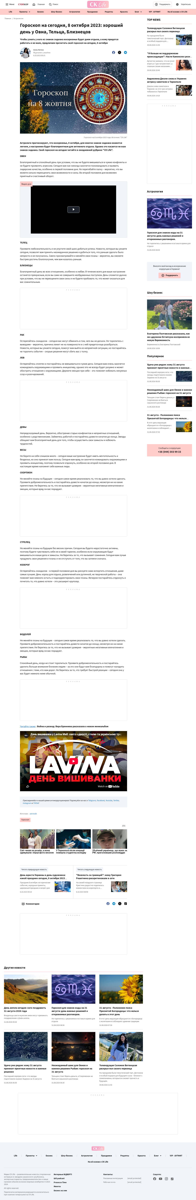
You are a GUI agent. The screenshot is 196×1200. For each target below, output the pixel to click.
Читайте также (27, 726)
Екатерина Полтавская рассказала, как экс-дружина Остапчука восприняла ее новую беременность (168, 337)
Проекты (23, 11)
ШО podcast (59, 1178)
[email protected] (134, 1178)
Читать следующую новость (89, 869)
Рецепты (109, 11)
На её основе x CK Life (177, 11)
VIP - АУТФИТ (154, 11)
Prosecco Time (60, 1182)
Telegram (92, 800)
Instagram (27, 803)
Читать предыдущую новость (34, 869)
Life (10, 11)
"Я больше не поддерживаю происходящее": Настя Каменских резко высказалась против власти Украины (169, 57)
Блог (137, 11)
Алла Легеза (38, 50)
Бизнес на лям (60, 1190)
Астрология (74, 11)
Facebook (101, 800)
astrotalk (33, 814)
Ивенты (57, 1186)
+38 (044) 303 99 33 (169, 452)
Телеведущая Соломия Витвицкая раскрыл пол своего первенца (118, 1067)
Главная (8, 18)
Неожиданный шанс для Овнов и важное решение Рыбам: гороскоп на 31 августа (72, 1069)
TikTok (35, 803)
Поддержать (164, 4)
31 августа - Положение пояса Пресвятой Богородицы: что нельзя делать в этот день (119, 1011)
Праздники (92, 11)
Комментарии (32, 903)
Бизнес (40, 11)
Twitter (116, 800)
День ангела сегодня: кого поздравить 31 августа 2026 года (25, 1009)
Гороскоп (25, 819)
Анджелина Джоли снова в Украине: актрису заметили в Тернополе (167, 80)
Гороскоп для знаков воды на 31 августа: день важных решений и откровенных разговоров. (70, 1011)
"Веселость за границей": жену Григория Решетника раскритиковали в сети (98, 876)
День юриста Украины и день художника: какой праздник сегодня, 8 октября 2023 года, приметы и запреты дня (42, 878)
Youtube (108, 800)
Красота (124, 11)
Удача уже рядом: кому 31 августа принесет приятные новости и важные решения (25, 1069)
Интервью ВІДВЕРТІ (63, 1174)
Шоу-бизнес (56, 11)
